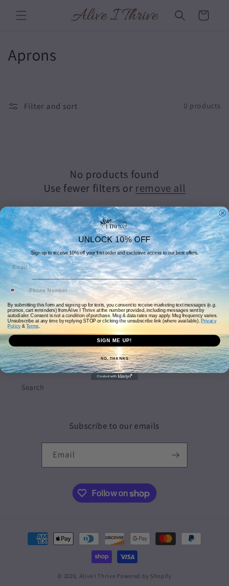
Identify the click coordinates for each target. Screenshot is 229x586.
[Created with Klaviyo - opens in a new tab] (114, 375)
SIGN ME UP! (115, 340)
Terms (32, 326)
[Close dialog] (222, 212)
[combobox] (17, 290)
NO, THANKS (114, 358)
